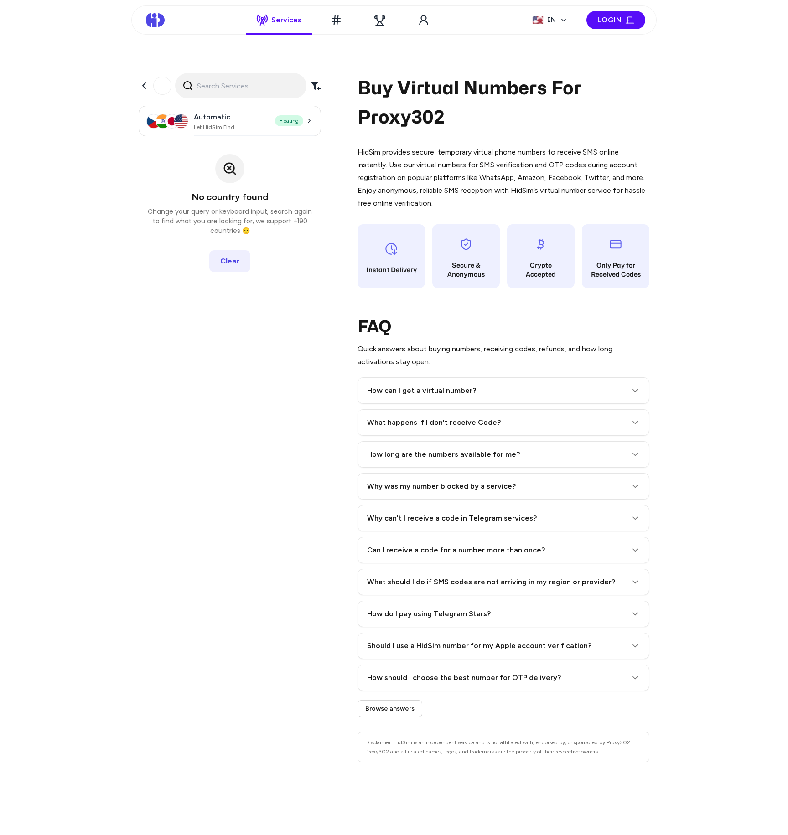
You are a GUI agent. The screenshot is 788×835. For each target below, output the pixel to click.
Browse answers (390, 708)
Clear (229, 261)
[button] (503, 390)
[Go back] (144, 85)
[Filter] (315, 85)
